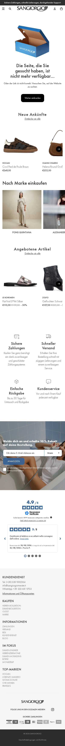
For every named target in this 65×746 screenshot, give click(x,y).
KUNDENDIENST (9, 635)
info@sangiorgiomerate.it (14, 585)
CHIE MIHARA (8, 683)
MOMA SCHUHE (9, 680)
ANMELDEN (14, 461)
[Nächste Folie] (59, 212)
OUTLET (5, 611)
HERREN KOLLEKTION (11, 605)
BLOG (5, 638)
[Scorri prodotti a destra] (59, 149)
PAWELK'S (6, 686)
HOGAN (6, 674)
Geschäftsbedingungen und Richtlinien (32, 740)
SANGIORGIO (35, 733)
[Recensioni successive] (60, 538)
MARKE (5, 614)
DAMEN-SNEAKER (10, 650)
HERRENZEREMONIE (11, 653)
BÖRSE (5, 659)
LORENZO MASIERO (11, 677)
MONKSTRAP (8, 662)
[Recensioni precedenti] (5, 538)
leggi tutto (24, 538)
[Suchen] (10, 8)
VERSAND (6, 629)
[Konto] (54, 8)
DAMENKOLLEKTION (11, 608)
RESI (4, 632)
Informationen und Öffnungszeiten (18, 593)
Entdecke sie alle (32, 118)
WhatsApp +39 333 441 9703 (17, 588)
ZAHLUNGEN (8, 626)
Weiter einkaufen (33, 98)
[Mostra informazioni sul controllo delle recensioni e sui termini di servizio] (51, 517)
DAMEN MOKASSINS (11, 656)
